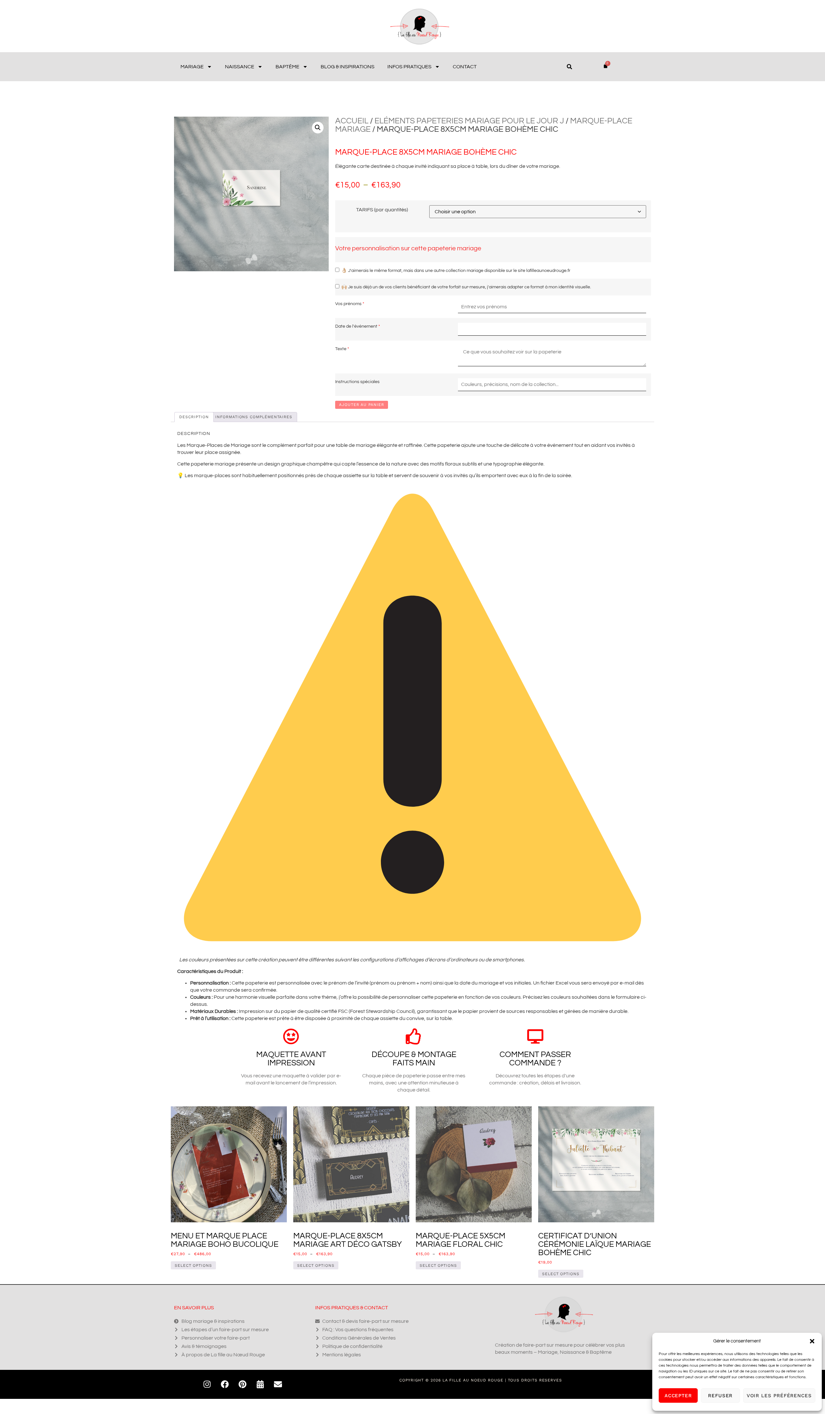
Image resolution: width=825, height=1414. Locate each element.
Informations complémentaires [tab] (253, 417)
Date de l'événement (356, 326)
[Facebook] (225, 1384)
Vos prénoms (348, 303)
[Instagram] (207, 1384)
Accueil (351, 121)
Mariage (192, 66)
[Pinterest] (243, 1384)
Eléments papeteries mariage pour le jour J (469, 121)
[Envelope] (278, 1384)
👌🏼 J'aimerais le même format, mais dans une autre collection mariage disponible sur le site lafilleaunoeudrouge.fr (455, 270)
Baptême (287, 66)
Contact (465, 66)
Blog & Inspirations (347, 66)
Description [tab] (194, 417)
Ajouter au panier (361, 404)
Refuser (720, 1396)
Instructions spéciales (357, 381)
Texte (340, 348)
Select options (193, 1265)
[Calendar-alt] (260, 1384)
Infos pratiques (409, 66)
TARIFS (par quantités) (382, 209)
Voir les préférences (779, 1396)
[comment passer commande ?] (535, 1036)
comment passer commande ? (535, 1058)
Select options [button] (560, 1274)
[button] (812, 1341)
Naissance (239, 66)
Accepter (678, 1396)
